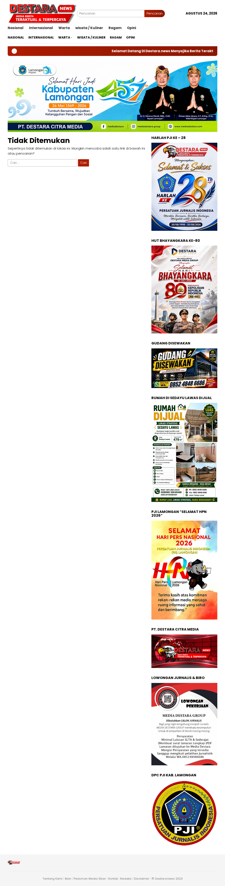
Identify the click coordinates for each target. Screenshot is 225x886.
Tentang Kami (52, 879)
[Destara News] (42, 13)
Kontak (113, 879)
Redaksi (125, 879)
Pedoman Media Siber (90, 879)
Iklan (68, 879)
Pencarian (155, 13)
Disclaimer (141, 879)
